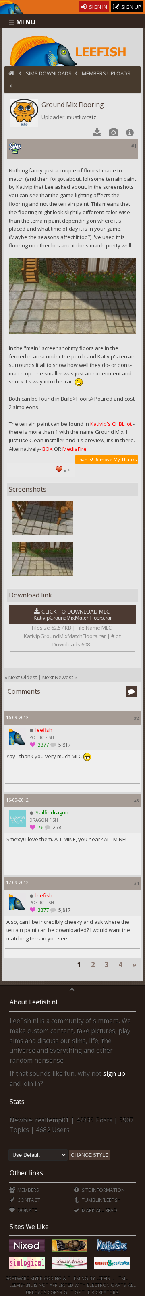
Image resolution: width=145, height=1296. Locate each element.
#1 (134, 146)
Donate (26, 1210)
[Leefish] (72, 50)
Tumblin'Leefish (101, 1200)
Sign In (97, 6)
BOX (47, 448)
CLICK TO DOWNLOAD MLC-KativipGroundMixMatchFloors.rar (72, 615)
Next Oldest (22, 677)
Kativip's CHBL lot (111, 423)
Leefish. (105, 1278)
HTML (121, 1278)
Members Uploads (106, 73)
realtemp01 (52, 1120)
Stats (17, 1101)
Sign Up (130, 6)
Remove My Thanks (115, 459)
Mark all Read (99, 1210)
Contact (28, 1200)
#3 (136, 801)
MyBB (36, 1278)
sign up (114, 1073)
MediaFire (74, 448)
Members (27, 1190)
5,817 (64, 744)
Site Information (103, 1190)
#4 (136, 883)
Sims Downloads (49, 73)
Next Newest (57, 677)
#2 (136, 718)
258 (56, 827)
